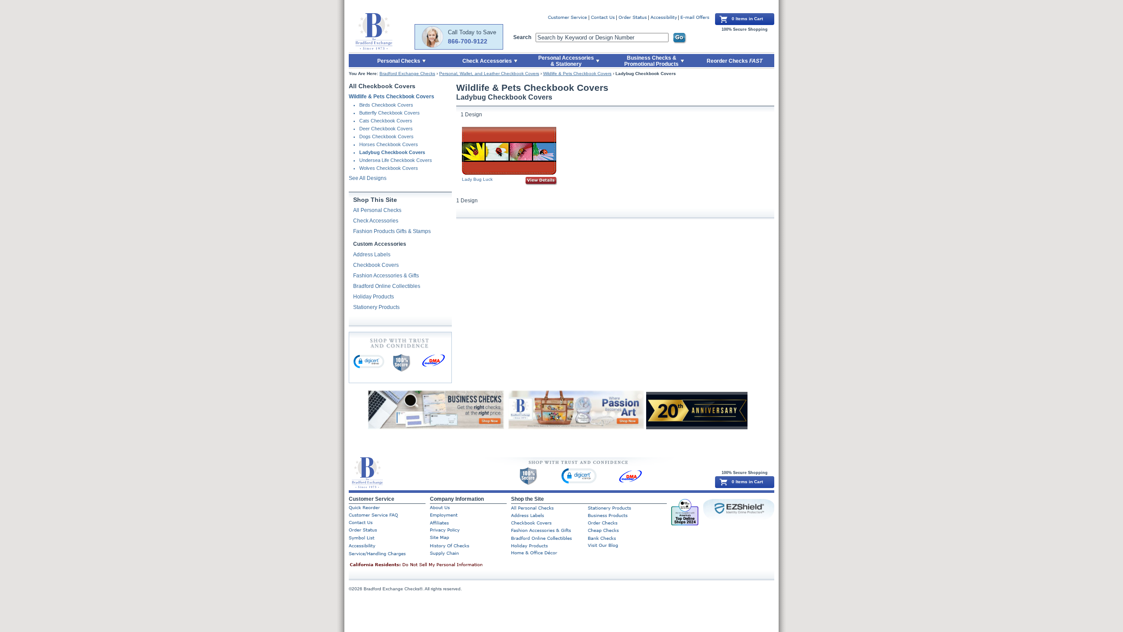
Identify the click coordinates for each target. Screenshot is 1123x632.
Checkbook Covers (376, 265)
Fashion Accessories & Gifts (386, 276)
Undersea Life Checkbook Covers (395, 160)
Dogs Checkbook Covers (386, 136)
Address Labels (371, 254)
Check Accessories (375, 221)
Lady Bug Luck (477, 179)
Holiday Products (373, 297)
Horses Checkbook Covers (388, 144)
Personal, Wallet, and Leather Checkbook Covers (489, 73)
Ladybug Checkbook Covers (392, 152)
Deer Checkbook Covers (386, 128)
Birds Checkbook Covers (386, 105)
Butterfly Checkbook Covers (389, 112)
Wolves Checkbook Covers (388, 168)
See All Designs (367, 178)
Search (522, 37)
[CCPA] (430, 565)
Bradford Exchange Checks (407, 73)
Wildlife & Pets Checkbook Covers (577, 73)
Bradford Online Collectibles (386, 286)
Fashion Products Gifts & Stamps (392, 231)
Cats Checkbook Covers (385, 120)
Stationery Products (376, 307)
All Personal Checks (377, 210)
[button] (369, 361)
